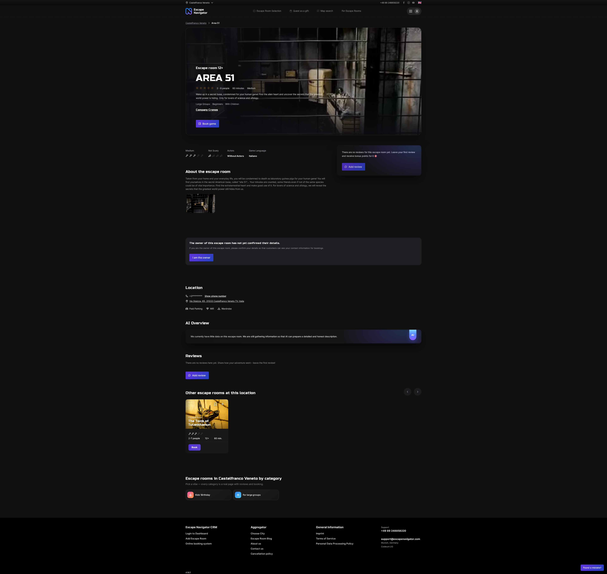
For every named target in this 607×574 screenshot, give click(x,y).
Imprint (320, 533)
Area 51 (216, 23)
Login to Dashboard (197, 533)
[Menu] (414, 11)
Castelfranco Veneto (196, 23)
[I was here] (222, 404)
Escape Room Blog (261, 538)
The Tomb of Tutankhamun (199, 423)
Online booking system (199, 543)
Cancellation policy (262, 553)
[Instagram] (408, 2)
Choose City (258, 533)
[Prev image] (407, 392)
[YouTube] (413, 2)
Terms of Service (326, 538)
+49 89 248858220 (389, 2)
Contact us (257, 548)
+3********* (195, 296)
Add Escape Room (196, 538)
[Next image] (417, 392)
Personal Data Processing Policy (334, 543)
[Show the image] (201, 204)
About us (256, 543)
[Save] (215, 404)
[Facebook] (403, 2)
